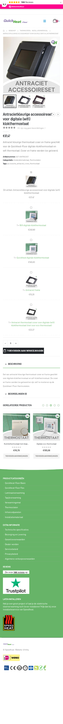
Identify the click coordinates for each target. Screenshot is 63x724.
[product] (16, 427)
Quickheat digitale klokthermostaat (33, 258)
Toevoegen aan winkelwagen (25, 350)
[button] (6, 65)
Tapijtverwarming (13, 498)
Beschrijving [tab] (15, 364)
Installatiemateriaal (21, 160)
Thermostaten (35, 160)
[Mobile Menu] (44, 21)
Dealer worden (12, 544)
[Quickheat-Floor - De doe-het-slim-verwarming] (9, 21)
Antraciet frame (33, 290)
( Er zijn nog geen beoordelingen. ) (31, 128)
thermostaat (35, 164)
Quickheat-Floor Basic (15, 483)
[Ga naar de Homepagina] (4, 30)
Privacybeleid (11, 554)
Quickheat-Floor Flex (14, 488)
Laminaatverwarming (15, 493)
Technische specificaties (17, 530)
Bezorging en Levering (15, 535)
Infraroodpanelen (13, 512)
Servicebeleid (11, 549)
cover (27, 164)
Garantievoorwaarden (15, 539)
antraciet (20, 164)
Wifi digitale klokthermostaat (33, 225)
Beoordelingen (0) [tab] (17, 394)
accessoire (11, 164)
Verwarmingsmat (13, 503)
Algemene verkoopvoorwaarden (20, 559)
